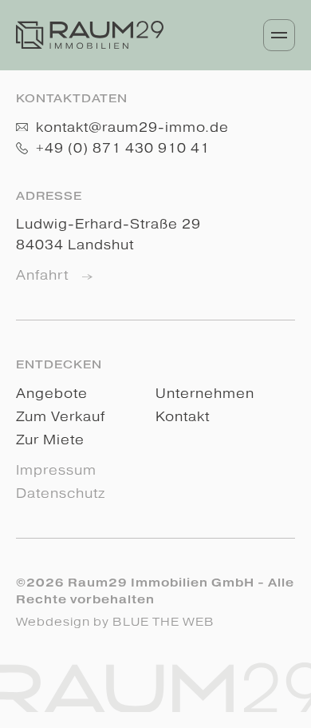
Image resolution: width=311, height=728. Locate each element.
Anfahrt (44, 275)
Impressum (56, 470)
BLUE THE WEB (163, 622)
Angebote (52, 393)
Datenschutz (60, 493)
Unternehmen (205, 393)
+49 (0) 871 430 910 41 (121, 148)
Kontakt (183, 416)
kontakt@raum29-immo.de (130, 127)
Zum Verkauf (60, 416)
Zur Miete (50, 440)
